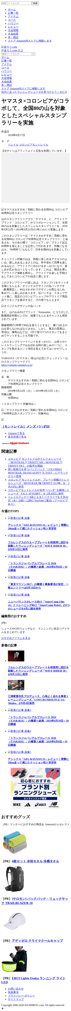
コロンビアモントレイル (33, 144)
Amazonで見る (16, 433)
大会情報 (13, 30)
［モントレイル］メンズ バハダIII (25, 426)
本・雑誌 (13, 37)
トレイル (13, 144)
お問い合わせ (16, 988)
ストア (30, 40)
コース (12, 20)
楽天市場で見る (17, 436)
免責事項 (13, 992)
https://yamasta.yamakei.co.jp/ (17, 365)
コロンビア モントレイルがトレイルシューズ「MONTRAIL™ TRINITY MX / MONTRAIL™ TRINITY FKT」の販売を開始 (35, 462)
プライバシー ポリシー (21, 995)
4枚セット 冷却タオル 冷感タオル (35, 861)
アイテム (13, 16)
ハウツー (13, 23)
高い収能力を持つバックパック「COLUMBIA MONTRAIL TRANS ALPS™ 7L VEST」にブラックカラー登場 (38, 473)
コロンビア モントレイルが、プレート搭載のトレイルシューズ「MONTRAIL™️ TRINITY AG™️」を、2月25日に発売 (39, 483)
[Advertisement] (35, 173)
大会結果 (13, 33)
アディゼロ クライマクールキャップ (37, 940)
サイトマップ (16, 999)
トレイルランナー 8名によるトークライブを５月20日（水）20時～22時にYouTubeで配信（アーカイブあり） (38, 500)
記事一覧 (13, 13)
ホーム (12, 9)
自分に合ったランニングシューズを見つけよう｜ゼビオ (34, 92)
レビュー (13, 26)
